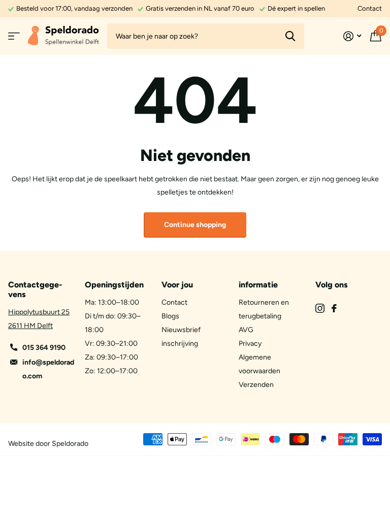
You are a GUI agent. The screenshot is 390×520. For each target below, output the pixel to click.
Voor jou (177, 284)
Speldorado (70, 443)
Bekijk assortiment (14, 36)
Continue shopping (195, 224)
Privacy (250, 343)
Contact (370, 8)
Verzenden (256, 384)
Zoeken (290, 36)
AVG (246, 330)
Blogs (170, 316)
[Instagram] (319, 308)
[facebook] (334, 308)
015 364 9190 (44, 347)
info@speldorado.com (48, 369)
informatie (258, 284)
